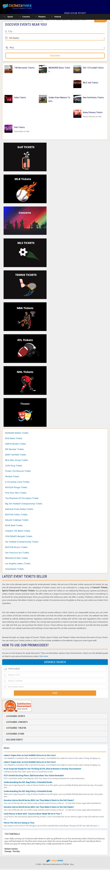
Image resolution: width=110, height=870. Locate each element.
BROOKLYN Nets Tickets (16, 558)
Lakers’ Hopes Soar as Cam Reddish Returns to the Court (30, 755)
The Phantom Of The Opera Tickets (22, 498)
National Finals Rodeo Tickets (19, 509)
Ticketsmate (20, 6)
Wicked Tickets (12, 476)
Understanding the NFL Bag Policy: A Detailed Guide (28, 782)
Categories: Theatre (16, 728)
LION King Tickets (13, 465)
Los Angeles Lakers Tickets (18, 563)
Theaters (42, 16)
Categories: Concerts (17, 722)
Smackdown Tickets (14, 569)
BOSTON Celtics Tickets (16, 514)
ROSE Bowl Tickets (14, 525)
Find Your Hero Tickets (15, 492)
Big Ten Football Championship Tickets (23, 503)
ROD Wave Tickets (13, 438)
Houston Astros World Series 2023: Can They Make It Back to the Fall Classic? (39, 800)
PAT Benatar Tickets (14, 449)
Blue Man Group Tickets (16, 460)
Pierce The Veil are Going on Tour (19, 823)
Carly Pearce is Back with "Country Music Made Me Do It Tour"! (33, 814)
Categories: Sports (15, 716)
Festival (57, 16)
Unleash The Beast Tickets (17, 530)
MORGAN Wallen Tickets (17, 432)
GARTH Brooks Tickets (15, 443)
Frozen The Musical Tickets (18, 471)
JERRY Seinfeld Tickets (15, 454)
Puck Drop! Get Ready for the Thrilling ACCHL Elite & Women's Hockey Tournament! (42, 769)
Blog (72, 864)
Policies (66, 864)
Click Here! (43, 656)
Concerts (26, 16)
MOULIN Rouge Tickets (16, 487)
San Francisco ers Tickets (17, 552)
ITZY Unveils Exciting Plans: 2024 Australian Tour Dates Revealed (34, 775)
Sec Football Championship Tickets (21, 541)
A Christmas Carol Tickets (17, 481)
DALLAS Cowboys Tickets (17, 520)
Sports (10, 16)
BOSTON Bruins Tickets (16, 547)
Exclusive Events (14, 739)
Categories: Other (15, 734)
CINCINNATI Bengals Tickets (18, 536)
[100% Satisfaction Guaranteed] (17, 706)
